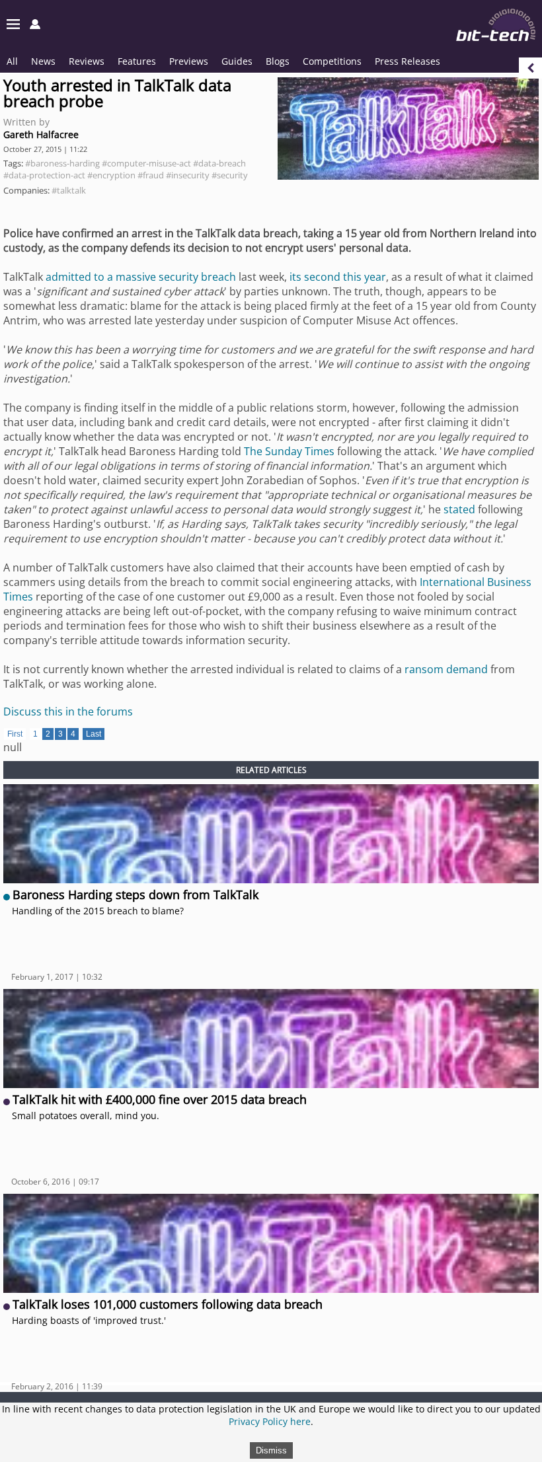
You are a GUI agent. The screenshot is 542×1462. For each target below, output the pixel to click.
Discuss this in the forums (68, 711)
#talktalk (69, 190)
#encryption (111, 175)
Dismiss (271, 1450)
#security (230, 175)
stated (459, 509)
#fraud (150, 175)
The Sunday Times (289, 451)
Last (93, 734)
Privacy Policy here (270, 1421)
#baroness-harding (62, 163)
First (14, 734)
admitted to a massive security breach (141, 277)
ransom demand (446, 669)
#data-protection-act (44, 175)
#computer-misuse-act (146, 163)
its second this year (338, 277)
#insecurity (188, 175)
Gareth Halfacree (41, 134)
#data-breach (219, 163)
